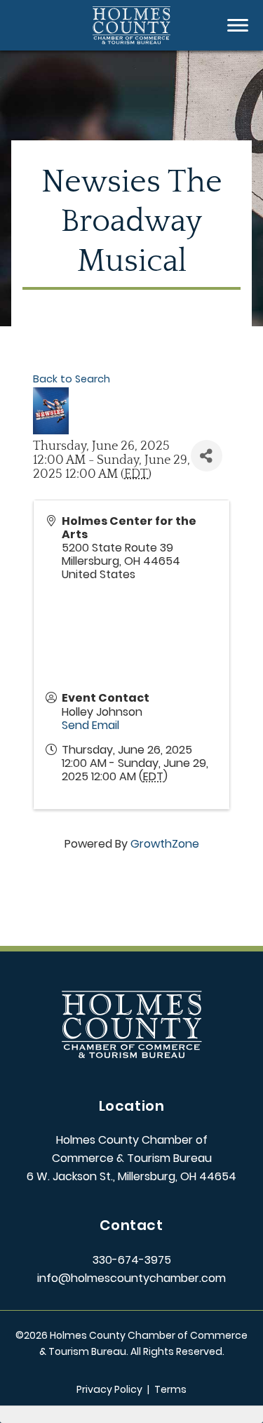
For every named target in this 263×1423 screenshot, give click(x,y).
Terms (170, 1389)
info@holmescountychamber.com (131, 1278)
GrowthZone (164, 844)
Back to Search (71, 379)
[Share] (206, 456)
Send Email (90, 725)
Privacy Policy (109, 1389)
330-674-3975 (132, 1260)
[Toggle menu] (237, 25)
